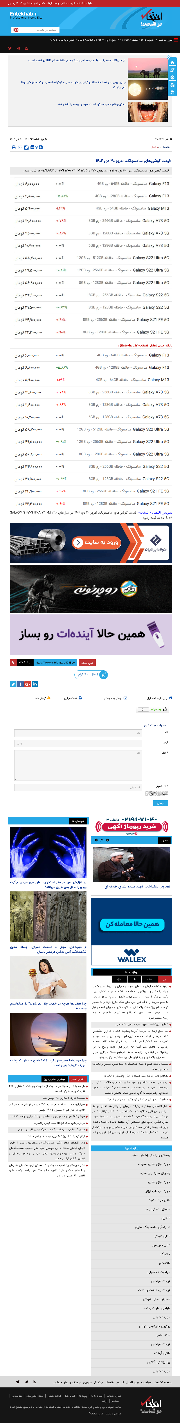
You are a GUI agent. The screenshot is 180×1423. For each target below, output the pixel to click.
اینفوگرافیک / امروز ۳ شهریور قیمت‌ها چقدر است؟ (56, 1136)
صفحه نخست (163, 1382)
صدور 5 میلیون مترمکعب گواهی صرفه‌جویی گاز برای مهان (51, 1129)
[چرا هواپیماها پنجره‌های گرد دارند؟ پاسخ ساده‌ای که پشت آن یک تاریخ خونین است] (48, 1034)
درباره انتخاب (114, 1396)
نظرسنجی (13, 3)
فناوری (87, 1382)
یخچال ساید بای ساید (155, 1173)
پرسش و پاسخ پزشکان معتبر (150, 1155)
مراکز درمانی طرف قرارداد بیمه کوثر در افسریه (59, 1123)
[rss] (26, 48)
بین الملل (132, 1382)
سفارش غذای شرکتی (156, 1299)
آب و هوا (59, 3)
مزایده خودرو (161, 1317)
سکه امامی (163, 1335)
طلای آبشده (162, 1353)
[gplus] (27, 684)
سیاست (146, 1382)
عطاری (165, 1218)
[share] (10, 48)
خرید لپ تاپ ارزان (157, 1191)
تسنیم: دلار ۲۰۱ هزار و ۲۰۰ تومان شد (64, 1098)
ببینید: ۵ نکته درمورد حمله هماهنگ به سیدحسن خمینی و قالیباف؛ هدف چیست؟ (130, 1066)
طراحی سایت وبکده (157, 1308)
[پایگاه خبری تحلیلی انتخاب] (153, 20)
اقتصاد (166, 147)
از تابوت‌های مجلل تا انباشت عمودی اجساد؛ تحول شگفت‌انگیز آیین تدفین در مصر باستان (48, 949)
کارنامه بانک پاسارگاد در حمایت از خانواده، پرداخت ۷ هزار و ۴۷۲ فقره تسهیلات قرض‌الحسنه (47, 1089)
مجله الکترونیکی (34, 1396)
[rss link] (34, 1381)
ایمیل (165, 742)
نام (166, 732)
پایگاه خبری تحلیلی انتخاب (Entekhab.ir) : (145, 345)
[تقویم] (172, 84)
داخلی (154, 147)
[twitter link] (17, 1381)
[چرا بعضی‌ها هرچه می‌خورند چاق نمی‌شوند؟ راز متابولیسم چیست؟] (48, 977)
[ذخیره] (26, 147)
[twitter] (13, 684)
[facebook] (20, 684)
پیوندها (70, 3)
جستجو (115, 1401)
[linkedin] (35, 684)
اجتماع (98, 1382)
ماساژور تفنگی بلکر (158, 1209)
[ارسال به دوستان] (20, 147)
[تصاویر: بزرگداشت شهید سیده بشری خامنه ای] (131, 864)
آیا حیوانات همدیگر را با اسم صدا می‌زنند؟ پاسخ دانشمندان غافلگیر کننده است (77, 60)
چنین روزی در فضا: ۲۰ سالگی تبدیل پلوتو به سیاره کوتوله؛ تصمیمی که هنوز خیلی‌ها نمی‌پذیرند (73, 85)
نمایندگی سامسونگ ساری (152, 1227)
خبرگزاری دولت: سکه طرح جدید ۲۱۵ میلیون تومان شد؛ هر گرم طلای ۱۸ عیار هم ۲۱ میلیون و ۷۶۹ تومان (47, 1107)
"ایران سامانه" (96, 1414)
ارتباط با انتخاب (84, 3)
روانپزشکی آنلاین (158, 1362)
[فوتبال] (172, 77)
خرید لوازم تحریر (159, 1182)
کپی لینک (87, 662)
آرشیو (104, 1401)
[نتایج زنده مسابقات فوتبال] (172, 92)
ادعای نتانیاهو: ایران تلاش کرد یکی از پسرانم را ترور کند (136, 1099)
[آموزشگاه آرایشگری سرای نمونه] (91, 634)
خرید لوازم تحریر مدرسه (154, 1164)
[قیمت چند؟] (172, 69)
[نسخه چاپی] (14, 147)
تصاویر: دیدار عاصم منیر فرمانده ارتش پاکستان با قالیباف (136, 1075)
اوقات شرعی (45, 3)
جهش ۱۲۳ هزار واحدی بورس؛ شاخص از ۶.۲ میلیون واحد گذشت (48, 1116)
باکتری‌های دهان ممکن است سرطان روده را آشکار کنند (91, 104)
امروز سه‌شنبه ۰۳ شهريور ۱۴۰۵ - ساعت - (146, 40)
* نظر (165, 752)
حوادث (57, 1382)
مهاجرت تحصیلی (159, 1272)
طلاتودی (164, 1263)
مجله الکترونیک (28, 3)
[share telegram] (18, 48)
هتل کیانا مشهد (159, 1200)
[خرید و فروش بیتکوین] (131, 931)
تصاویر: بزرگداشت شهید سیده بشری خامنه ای (137, 886)
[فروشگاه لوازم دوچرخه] (91, 589)
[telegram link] (26, 1381)
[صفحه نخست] (172, 62)
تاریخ (120, 1382)
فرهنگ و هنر (72, 1382)
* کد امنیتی (161, 786)
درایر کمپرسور (161, 1245)
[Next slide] (96, 840)
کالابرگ (165, 1254)
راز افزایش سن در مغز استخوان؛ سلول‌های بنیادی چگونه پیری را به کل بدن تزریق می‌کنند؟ (48, 884)
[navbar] (176, 40)
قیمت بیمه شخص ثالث (154, 1290)
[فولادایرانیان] (91, 543)
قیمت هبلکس (160, 1281)
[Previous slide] (107, 840)
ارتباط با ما (97, 1396)
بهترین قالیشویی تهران (154, 1326)
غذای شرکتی (162, 1236)
